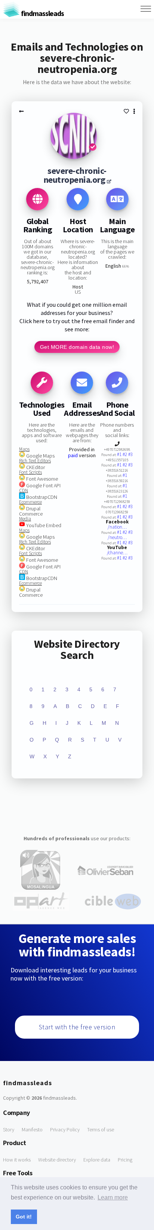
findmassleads (42, 13)
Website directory (57, 1159)
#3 (130, 454)
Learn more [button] (113, 1197)
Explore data (96, 1159)
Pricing (125, 1159)
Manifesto (32, 1129)
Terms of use (100, 1129)
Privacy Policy (65, 1129)
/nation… (117, 527)
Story (8, 1129)
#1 (120, 454)
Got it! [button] (24, 1217)
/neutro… (117, 537)
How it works (17, 1159)
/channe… (117, 552)
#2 (125, 454)
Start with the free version (77, 1027)
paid (73, 455)
